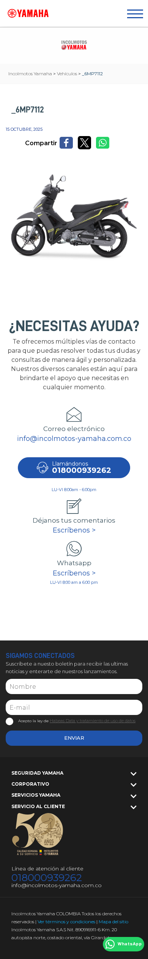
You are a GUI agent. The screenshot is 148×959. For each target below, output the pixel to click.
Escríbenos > (74, 530)
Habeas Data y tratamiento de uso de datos (92, 720)
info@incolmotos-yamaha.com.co (74, 438)
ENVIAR (74, 738)
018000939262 (46, 878)
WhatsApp (130, 944)
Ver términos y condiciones (66, 921)
